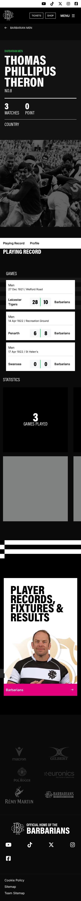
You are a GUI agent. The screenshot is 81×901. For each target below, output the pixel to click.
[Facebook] (76, 4)
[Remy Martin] (22, 794)
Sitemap (10, 887)
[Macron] (22, 753)
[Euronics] (59, 774)
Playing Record (13, 243)
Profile (34, 243)
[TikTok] (52, 4)
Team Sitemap (15, 893)
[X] (60, 4)
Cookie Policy (14, 880)
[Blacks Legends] (59, 794)
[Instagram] (68, 4)
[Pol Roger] (22, 774)
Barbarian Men (21, 27)
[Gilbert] (59, 753)
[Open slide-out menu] (68, 15)
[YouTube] (44, 4)
